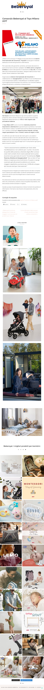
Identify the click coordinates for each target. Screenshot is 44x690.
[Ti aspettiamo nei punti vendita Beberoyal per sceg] (33, 578)
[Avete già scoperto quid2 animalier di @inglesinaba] (11, 645)
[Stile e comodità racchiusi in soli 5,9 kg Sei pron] (11, 488)
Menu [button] (23, 683)
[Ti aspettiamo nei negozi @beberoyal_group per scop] (11, 578)
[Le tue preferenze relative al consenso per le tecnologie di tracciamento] (42, 688)
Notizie (4, 23)
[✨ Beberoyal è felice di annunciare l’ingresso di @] (11, 466)
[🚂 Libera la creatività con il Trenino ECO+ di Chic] (11, 667)
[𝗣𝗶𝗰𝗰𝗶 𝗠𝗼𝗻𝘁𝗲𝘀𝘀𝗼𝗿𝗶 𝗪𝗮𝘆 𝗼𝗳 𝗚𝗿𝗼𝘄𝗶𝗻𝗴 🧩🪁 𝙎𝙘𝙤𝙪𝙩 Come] (33, 488)
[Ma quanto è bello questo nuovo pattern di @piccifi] (33, 533)
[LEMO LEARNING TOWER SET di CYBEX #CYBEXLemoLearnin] (11, 555)
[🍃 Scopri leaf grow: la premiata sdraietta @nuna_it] (33, 667)
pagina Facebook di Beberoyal (28, 200)
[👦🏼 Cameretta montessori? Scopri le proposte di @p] (33, 622)
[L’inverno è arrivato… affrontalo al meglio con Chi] (33, 555)
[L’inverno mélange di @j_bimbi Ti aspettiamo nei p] (11, 622)
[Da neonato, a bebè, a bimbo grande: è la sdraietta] (33, 645)
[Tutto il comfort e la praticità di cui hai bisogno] (33, 466)
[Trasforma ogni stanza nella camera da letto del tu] (11, 533)
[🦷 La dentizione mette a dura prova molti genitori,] (11, 511)
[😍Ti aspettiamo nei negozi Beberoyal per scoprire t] (33, 600)
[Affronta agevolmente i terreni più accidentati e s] (11, 600)
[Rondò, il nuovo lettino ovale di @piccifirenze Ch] (33, 511)
